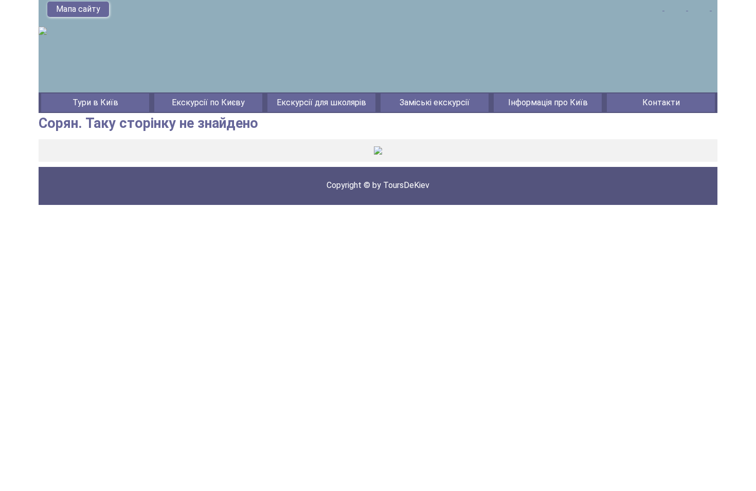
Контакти (661, 102)
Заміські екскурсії (435, 102)
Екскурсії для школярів (321, 102)
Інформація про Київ (548, 102)
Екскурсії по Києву (208, 102)
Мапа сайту (78, 9)
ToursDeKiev (406, 185)
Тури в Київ (95, 102)
